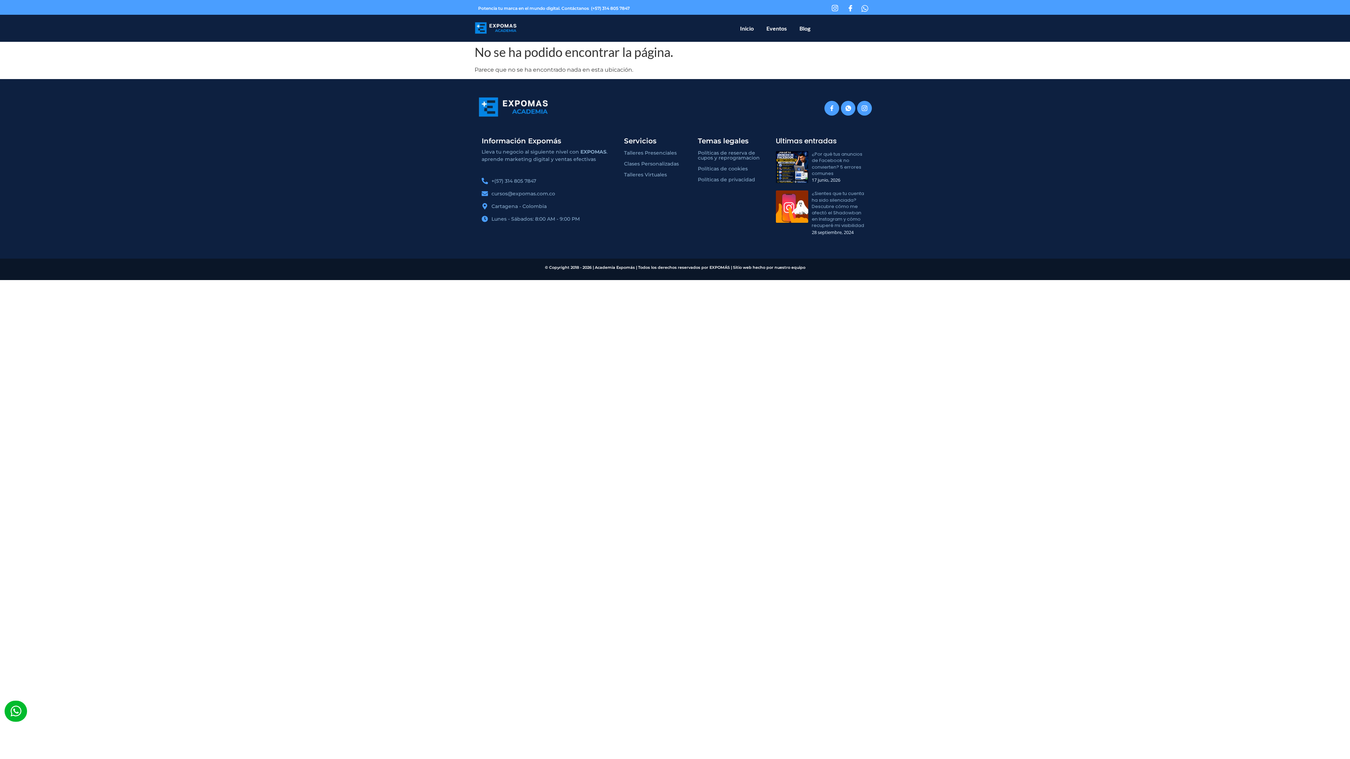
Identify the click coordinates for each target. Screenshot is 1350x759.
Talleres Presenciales (650, 153)
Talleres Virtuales (645, 174)
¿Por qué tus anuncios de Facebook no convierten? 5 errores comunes (837, 164)
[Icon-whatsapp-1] (848, 108)
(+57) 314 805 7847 (610, 8)
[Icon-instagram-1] (864, 108)
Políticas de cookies (723, 169)
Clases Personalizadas (651, 164)
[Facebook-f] (831, 108)
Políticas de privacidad (726, 179)
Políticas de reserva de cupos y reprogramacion (729, 155)
